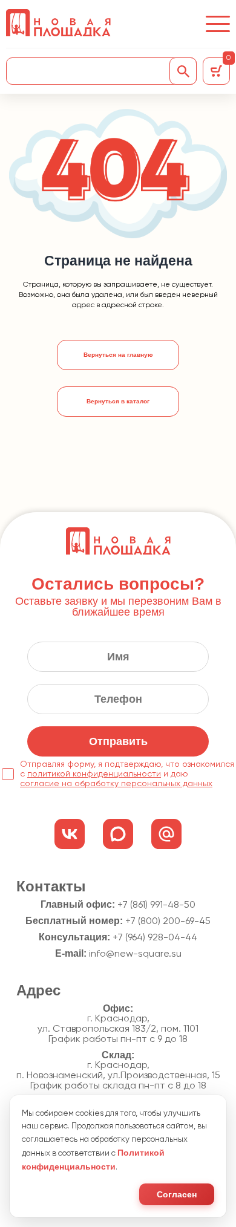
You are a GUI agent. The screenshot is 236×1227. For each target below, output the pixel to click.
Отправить (118, 741)
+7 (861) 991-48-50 (156, 905)
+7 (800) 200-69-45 (168, 921)
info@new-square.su (135, 954)
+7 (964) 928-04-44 (155, 938)
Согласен (177, 1194)
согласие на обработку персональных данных (116, 783)
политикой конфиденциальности (94, 774)
